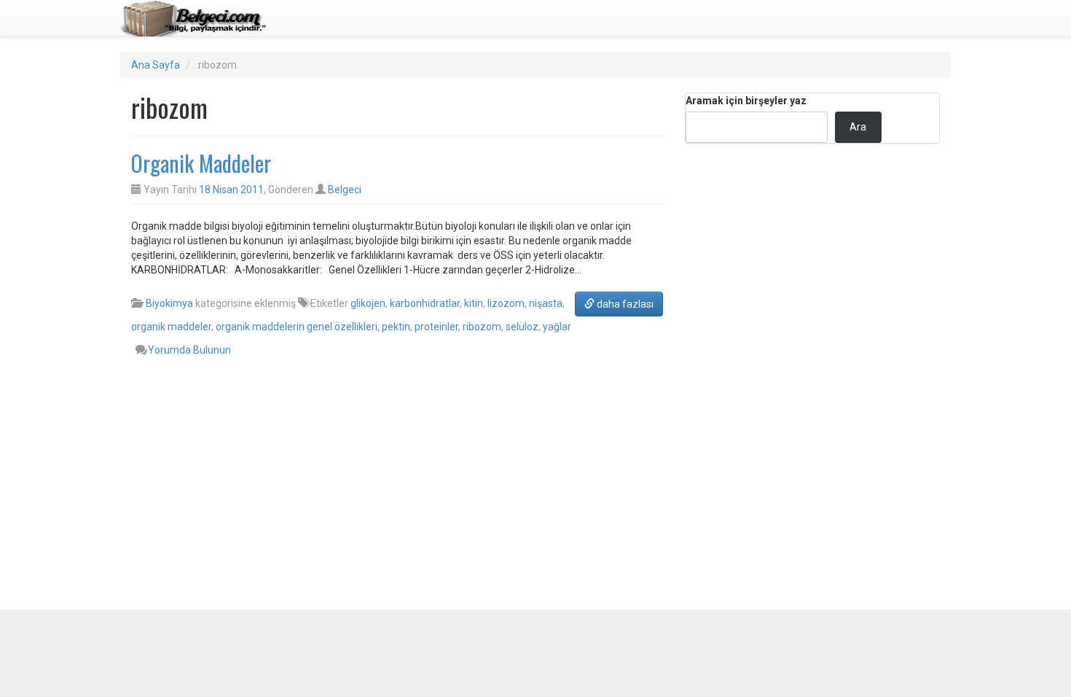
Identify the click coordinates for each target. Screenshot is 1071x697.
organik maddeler (171, 326)
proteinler (436, 326)
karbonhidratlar (425, 303)
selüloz (522, 326)
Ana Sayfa (155, 65)
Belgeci (344, 189)
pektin (396, 326)
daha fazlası (624, 304)
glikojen (367, 303)
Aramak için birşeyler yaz (746, 100)
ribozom (482, 326)
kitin (473, 303)
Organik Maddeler (201, 163)
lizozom (506, 303)
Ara (858, 127)
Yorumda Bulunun (189, 350)
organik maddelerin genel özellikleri (296, 326)
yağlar (557, 326)
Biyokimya (169, 303)
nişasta (545, 303)
